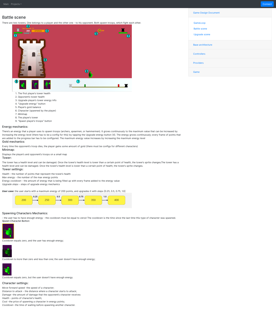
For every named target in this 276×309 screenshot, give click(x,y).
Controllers (199, 53)
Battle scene (200, 28)
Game (196, 71)
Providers (198, 62)
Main (6, 4)
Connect (267, 4)
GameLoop (200, 22)
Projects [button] (15, 4)
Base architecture (202, 44)
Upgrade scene (202, 34)
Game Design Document (206, 12)
